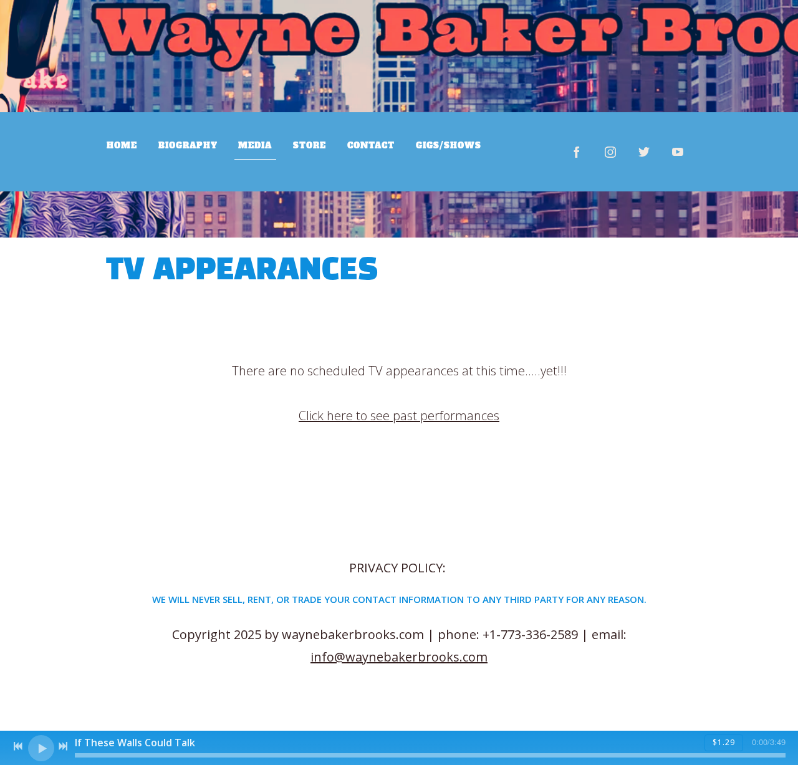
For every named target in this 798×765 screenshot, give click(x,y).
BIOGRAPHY (188, 145)
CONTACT (371, 145)
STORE (309, 145)
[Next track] (63, 746)
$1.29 (724, 742)
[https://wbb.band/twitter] (644, 152)
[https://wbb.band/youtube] (677, 152)
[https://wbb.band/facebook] (576, 152)
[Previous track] (18, 746)
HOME (122, 145)
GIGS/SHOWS (448, 145)
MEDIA (255, 145)
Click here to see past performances (399, 415)
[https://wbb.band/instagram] (610, 152)
